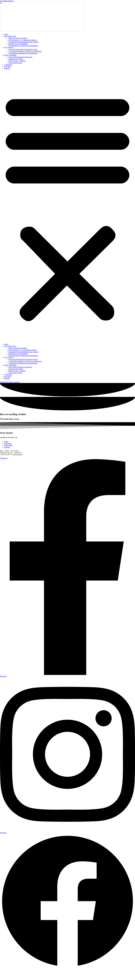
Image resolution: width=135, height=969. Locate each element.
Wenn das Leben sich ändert (17, 38)
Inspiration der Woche (15, 59)
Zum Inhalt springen (7, 1)
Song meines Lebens (15, 63)
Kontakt (7, 68)
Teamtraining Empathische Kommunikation (22, 53)
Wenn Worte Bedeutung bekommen (20, 57)
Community (8, 65)
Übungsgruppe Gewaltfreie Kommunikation (23, 46)
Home (6, 34)
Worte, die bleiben (10, 55)
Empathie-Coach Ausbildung (18, 44)
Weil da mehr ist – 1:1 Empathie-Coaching (22, 40)
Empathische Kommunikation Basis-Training (23, 42)
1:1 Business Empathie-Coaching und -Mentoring (24, 51)
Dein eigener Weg (10, 36)
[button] (67, 206)
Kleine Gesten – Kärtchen (17, 61)
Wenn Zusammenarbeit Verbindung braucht (22, 49)
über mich (7, 66)
